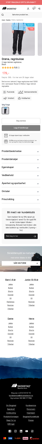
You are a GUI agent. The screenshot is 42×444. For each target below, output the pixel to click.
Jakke (10, 284)
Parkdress (10, 302)
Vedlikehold (7, 175)
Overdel (10, 295)
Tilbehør (10, 309)
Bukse (10, 288)
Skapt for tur (11, 420)
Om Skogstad (11, 405)
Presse (31, 420)
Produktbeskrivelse (11, 151)
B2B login (11, 424)
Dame (10, 319)
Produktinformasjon (11, 417)
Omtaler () (11, 67)
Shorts (10, 291)
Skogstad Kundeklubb (31, 417)
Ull (11, 298)
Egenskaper (8, 167)
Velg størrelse (21, 121)
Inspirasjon (31, 413)
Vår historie (20, 263)
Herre (31, 319)
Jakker (31, 323)
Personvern (31, 409)
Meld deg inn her (12, 236)
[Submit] (2, 14)
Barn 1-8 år (10, 280)
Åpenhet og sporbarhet (14, 183)
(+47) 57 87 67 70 (24, 393)
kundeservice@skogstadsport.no (21, 396)
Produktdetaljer (10, 159)
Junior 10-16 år (31, 280)
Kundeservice (31, 405)
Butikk (8, 20)
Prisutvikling (8, 199)
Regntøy (10, 305)
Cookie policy (11, 413)
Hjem (3, 20)
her (32, 142)
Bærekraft (11, 409)
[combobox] (21, 15)
